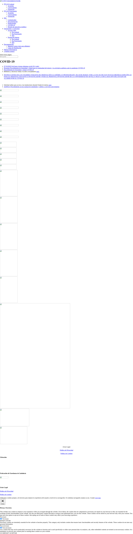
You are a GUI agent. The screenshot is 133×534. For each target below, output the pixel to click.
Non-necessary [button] (4, 526)
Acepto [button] (92, 498)
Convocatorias (12, 7)
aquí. (37, 71)
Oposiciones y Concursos (12, 28)
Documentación (13, 21)
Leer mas (98, 498)
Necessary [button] (3, 517)
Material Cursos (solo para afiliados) (19, 46)
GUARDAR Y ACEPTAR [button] (8, 533)
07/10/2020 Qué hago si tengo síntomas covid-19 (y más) (21, 66)
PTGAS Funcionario (10, 11)
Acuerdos (11, 6)
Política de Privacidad (66, 450)
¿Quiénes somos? (9, 51)
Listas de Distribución (14, 48)
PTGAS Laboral (9, 4)
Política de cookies (5, 494)
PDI (5, 18)
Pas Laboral (15, 32)
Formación (11, 9)
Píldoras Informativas (10, 49)
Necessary (5, 519)
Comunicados (12, 20)
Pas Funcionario (17, 34)
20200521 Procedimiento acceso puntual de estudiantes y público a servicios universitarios (31, 87)
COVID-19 (11, 25)
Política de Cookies (66, 453)
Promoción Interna (13, 37)
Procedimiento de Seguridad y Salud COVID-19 (19, 70)
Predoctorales (12, 23)
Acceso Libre (12, 30)
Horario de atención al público (17, 27)
